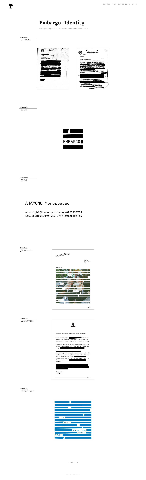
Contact (121, 4)
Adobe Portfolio (76, 474)
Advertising (106, 4)
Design (114, 4)
